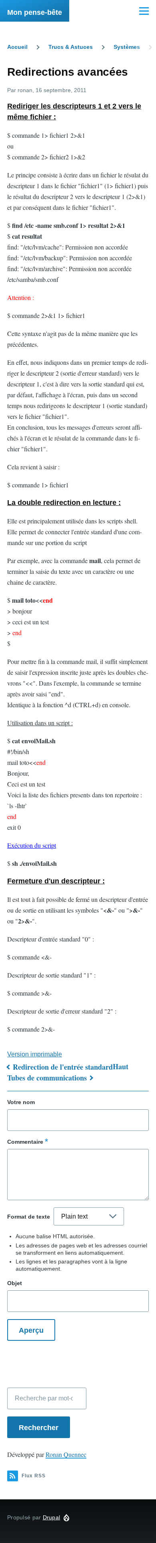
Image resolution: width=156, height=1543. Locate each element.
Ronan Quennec (66, 1454)
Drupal (51, 1517)
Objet (14, 1283)
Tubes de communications (47, 1077)
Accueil (17, 47)
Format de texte (28, 1216)
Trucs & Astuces (70, 47)
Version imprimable (34, 1054)
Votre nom (21, 1102)
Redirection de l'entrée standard (63, 1067)
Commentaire (25, 1142)
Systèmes (127, 47)
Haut (120, 1066)
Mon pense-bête (34, 12)
